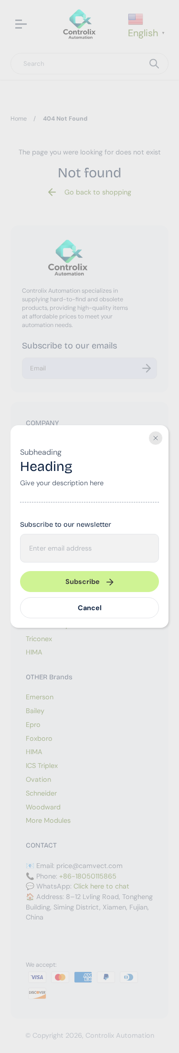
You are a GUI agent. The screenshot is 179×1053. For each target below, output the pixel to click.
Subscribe (82, 581)
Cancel (90, 607)
